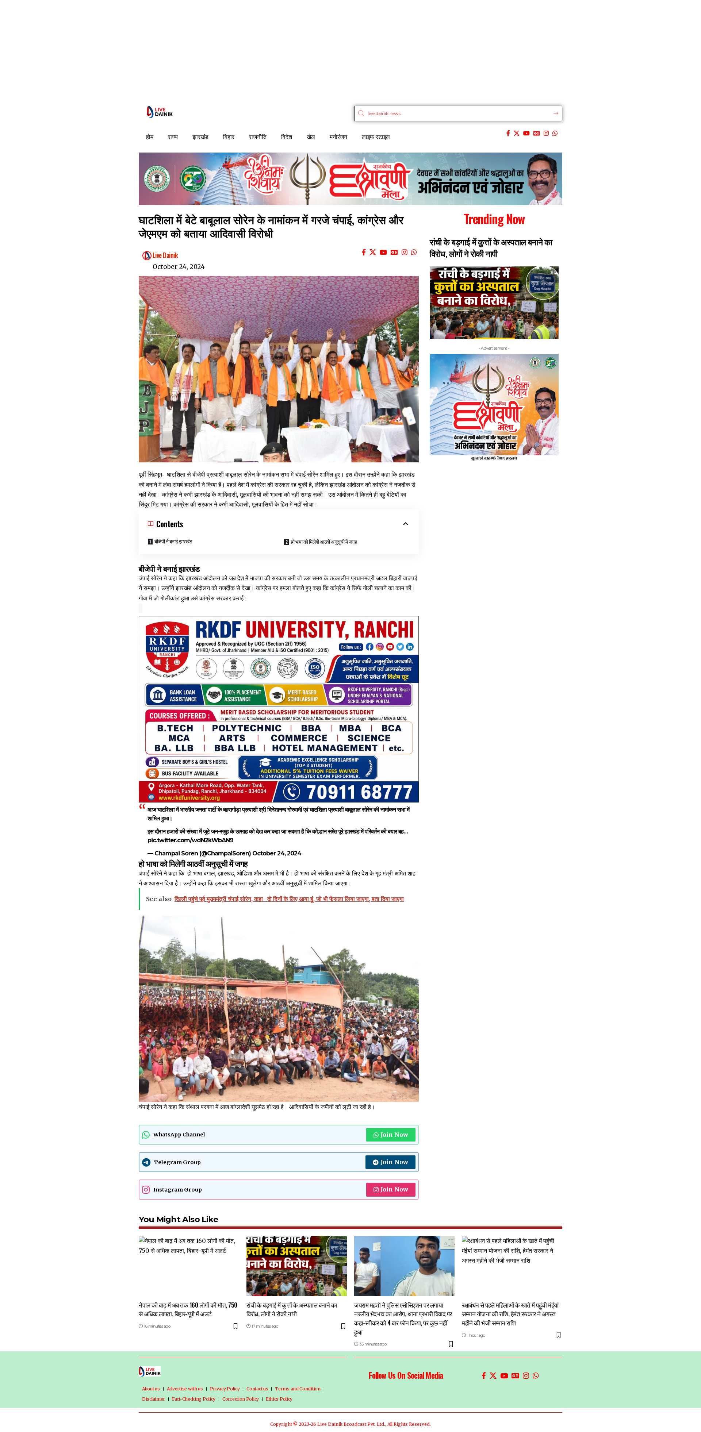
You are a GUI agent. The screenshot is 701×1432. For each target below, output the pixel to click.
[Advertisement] (219, 51)
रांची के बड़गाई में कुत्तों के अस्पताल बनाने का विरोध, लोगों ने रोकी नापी (291, 1309)
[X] (516, 133)
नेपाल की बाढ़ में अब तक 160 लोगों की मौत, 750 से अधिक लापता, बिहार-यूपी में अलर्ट (188, 1309)
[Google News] (537, 133)
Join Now (394, 1134)
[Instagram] (546, 133)
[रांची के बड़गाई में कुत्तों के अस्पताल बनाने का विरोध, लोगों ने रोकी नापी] (296, 1266)
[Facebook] (508, 133)
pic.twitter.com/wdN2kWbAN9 (190, 840)
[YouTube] (526, 133)
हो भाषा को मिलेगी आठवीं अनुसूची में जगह (324, 541)
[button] (430, 452)
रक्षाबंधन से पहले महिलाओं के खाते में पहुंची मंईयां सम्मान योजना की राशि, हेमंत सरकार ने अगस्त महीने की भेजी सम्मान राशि (510, 1313)
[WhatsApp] (555, 133)
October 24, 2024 (276, 853)
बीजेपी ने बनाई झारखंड (173, 541)
